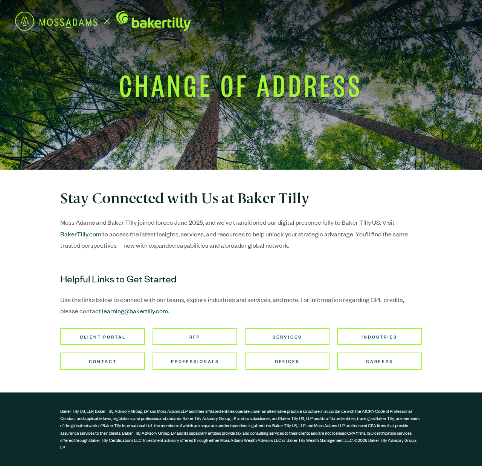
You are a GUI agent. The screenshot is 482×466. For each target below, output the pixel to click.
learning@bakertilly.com (135, 311)
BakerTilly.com (80, 234)
